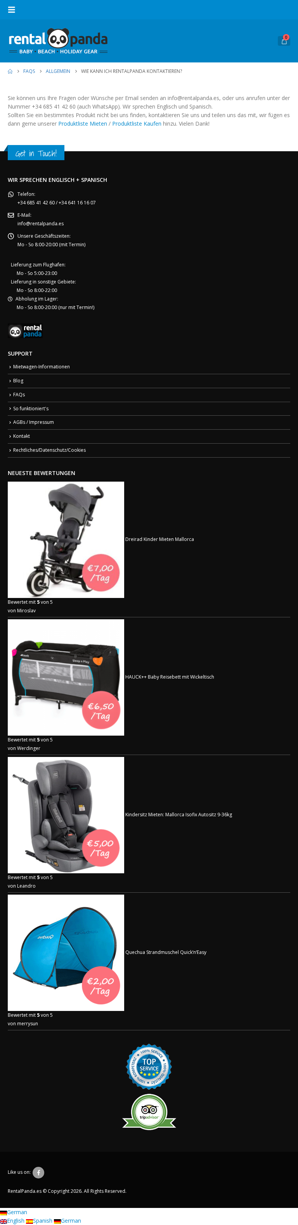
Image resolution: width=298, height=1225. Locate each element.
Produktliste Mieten (82, 123)
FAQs (19, 394)
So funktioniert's (31, 408)
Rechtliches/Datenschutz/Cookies (49, 450)
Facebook (38, 1172)
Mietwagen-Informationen (41, 366)
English (16, 1220)
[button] (14, 9)
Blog (18, 380)
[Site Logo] (58, 41)
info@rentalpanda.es (40, 223)
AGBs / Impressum (33, 422)
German (17, 1212)
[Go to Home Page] (10, 71)
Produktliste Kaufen (136, 123)
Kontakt (21, 436)
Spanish (43, 1220)
